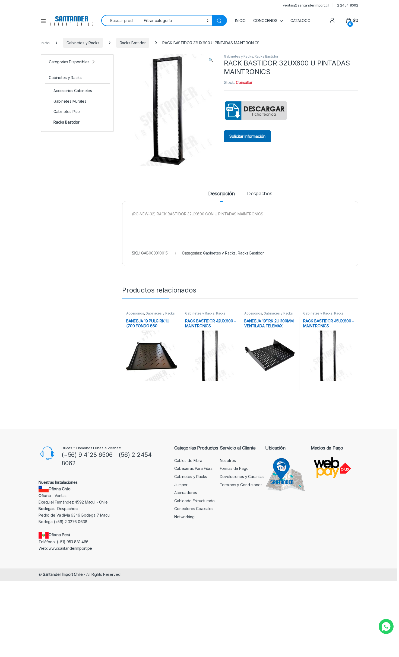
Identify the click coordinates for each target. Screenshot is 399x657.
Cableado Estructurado (194, 500)
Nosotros (228, 460)
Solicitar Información (247, 136)
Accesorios (135, 313)
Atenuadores (185, 492)
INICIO (240, 20)
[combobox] (121, 20)
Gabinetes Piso (66, 111)
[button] (210, 60)
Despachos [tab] (259, 193)
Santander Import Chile (63, 574)
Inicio (45, 42)
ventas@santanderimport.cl (306, 5)
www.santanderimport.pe (70, 548)
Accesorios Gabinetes (72, 90)
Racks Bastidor (133, 42)
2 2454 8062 (347, 5)
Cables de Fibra (188, 460)
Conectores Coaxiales (193, 508)
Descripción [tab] (221, 193)
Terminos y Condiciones (241, 484)
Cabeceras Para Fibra (193, 468)
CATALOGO (300, 20)
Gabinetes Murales (69, 101)
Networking (184, 516)
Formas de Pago (234, 468)
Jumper (181, 484)
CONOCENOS (265, 20)
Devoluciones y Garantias (242, 476)
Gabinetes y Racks (82, 42)
